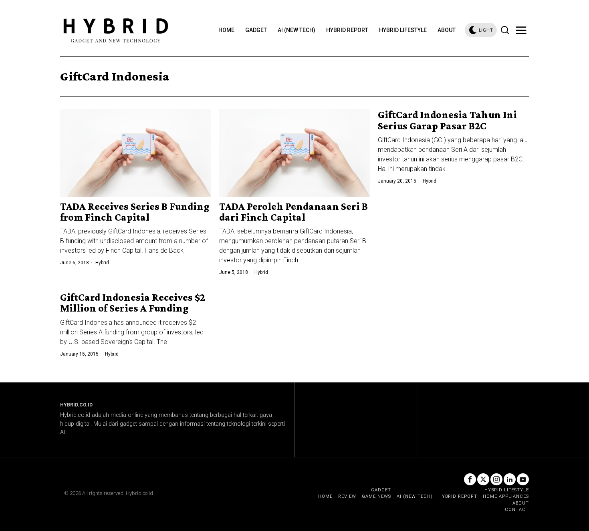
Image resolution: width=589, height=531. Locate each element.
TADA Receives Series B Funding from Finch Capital (134, 212)
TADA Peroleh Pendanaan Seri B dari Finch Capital (293, 212)
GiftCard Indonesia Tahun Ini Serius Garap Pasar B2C (447, 120)
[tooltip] (470, 479)
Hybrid (102, 263)
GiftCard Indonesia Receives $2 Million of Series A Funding (132, 303)
